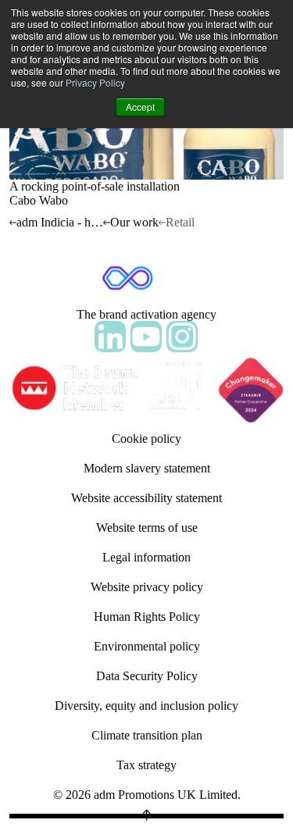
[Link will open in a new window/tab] (110, 336)
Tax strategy (146, 765)
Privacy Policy (95, 82)
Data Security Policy (147, 676)
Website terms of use (147, 527)
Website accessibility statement (146, 497)
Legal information (146, 557)
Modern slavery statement (147, 468)
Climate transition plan (146, 735)
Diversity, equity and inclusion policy (146, 705)
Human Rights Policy (147, 616)
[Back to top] (146, 816)
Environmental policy (147, 646)
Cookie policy (146, 438)
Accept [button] (140, 106)
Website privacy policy (147, 587)
